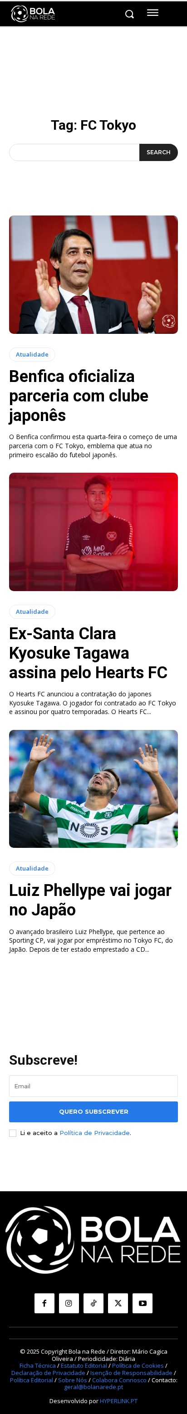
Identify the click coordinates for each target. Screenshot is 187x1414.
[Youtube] (143, 1303)
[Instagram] (69, 1303)
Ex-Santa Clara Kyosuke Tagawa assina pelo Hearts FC (88, 653)
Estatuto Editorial (84, 1365)
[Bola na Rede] (33, 14)
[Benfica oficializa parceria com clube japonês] (93, 274)
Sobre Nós (72, 1380)
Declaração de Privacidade (48, 1373)
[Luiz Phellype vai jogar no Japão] (93, 789)
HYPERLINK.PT (119, 1401)
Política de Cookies (138, 1365)
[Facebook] (44, 1303)
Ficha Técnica (38, 1365)
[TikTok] (93, 1303)
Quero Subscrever (93, 1111)
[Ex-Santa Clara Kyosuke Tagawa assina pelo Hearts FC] (93, 532)
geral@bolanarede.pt (93, 1387)
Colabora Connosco (119, 1380)
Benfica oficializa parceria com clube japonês (78, 396)
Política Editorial (31, 1380)
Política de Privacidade (94, 1132)
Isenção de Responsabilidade (131, 1373)
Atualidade (32, 354)
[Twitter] (118, 1303)
